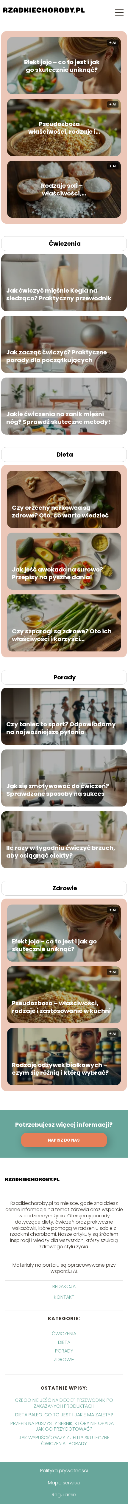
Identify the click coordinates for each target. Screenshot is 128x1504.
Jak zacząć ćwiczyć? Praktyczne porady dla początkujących (56, 356)
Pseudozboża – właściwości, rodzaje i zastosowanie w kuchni (61, 127)
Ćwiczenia (65, 243)
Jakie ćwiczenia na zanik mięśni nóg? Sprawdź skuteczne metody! (58, 418)
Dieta (65, 454)
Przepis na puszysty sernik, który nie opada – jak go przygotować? (64, 1426)
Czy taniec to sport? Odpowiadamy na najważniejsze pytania (61, 728)
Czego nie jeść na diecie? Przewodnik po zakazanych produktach (64, 1403)
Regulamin (64, 1494)
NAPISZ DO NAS (64, 1140)
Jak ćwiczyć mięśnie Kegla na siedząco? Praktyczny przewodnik (58, 294)
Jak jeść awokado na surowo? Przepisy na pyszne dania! (57, 573)
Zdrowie (64, 888)
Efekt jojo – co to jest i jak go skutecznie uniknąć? (62, 66)
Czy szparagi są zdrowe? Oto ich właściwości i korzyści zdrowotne (62, 635)
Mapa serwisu (64, 1482)
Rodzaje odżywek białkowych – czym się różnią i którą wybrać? (60, 1068)
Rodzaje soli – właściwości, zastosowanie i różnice (62, 189)
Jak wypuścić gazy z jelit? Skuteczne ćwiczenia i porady (64, 1440)
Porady (65, 677)
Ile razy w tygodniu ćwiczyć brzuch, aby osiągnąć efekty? (60, 851)
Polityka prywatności (64, 1470)
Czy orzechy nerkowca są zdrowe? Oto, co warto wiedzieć (60, 511)
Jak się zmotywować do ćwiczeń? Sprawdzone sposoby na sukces (57, 790)
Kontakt (64, 1297)
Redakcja (64, 1287)
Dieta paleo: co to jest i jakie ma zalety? (64, 1414)
